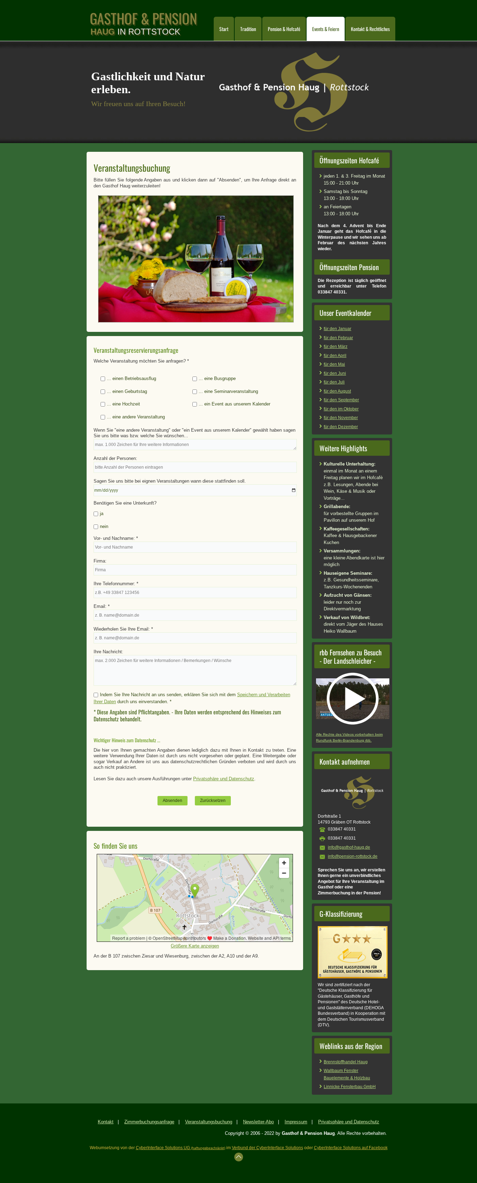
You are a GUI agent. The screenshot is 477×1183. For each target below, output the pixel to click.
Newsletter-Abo (258, 1121)
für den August (337, 391)
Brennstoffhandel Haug (346, 1061)
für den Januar (337, 328)
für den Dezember (341, 426)
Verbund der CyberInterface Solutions (267, 1147)
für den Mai (334, 364)
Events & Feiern (325, 28)
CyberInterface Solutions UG (180, 1147)
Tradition (248, 28)
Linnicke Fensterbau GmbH (350, 1086)
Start (223, 28)
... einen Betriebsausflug (131, 378)
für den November (341, 417)
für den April (335, 355)
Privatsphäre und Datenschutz (223, 778)
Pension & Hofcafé (284, 28)
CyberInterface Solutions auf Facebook (351, 1147)
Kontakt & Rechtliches (370, 28)
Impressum (296, 1121)
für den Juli (334, 382)
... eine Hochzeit (123, 404)
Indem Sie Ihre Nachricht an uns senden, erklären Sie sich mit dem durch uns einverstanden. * (192, 698)
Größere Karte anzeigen (195, 945)
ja (101, 513)
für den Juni (335, 373)
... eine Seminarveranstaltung (228, 391)
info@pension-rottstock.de (352, 856)
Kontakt (105, 1121)
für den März (335, 346)
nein (104, 526)
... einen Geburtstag (127, 391)
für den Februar (338, 337)
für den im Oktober (341, 409)
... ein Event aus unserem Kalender (234, 404)
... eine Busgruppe (217, 378)
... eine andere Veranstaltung (136, 416)
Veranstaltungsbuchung (208, 1121)
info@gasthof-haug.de (349, 847)
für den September (341, 399)
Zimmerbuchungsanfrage (149, 1121)
